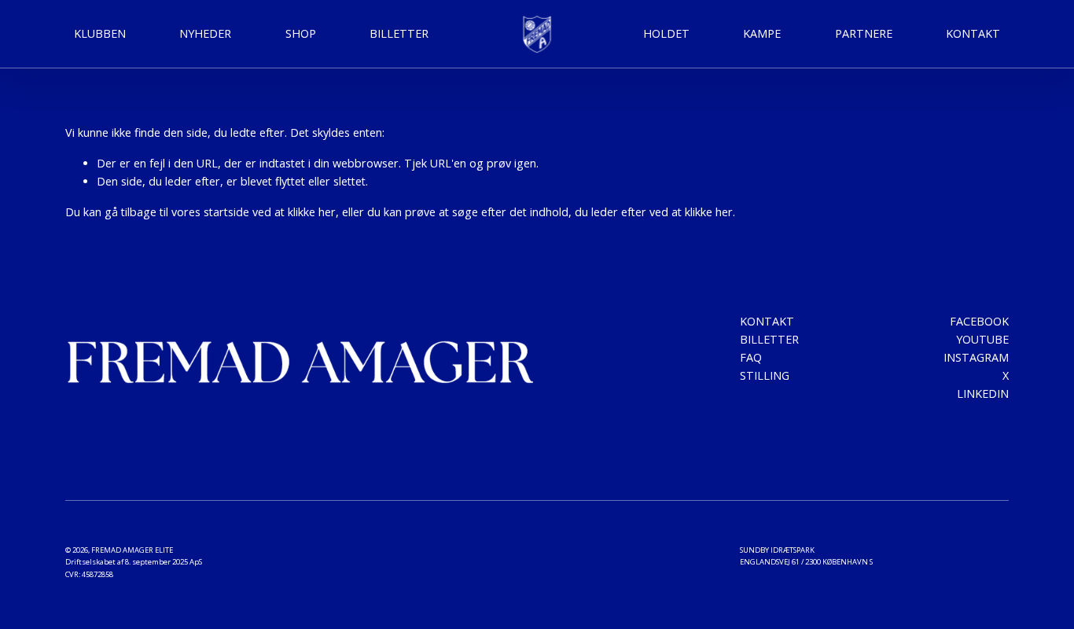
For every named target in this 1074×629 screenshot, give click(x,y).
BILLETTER (769, 339)
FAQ (751, 357)
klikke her (312, 211)
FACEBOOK (979, 321)
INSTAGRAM (976, 357)
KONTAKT (973, 33)
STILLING (764, 375)
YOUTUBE (982, 339)
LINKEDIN (983, 393)
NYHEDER (205, 33)
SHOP (300, 33)
